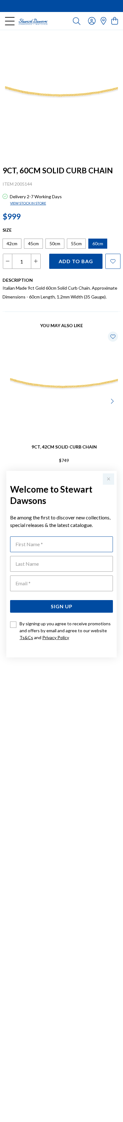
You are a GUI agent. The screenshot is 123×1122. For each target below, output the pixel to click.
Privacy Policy (55, 637)
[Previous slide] (10, 401)
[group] (61, 6)
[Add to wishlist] (112, 261)
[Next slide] (113, 401)
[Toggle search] (76, 20)
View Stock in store (28, 203)
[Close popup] (108, 479)
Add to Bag (76, 261)
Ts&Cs (26, 637)
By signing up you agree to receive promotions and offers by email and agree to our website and (65, 630)
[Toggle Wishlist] (113, 337)
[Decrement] (7, 261)
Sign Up (62, 606)
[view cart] (114, 20)
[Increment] (35, 261)
